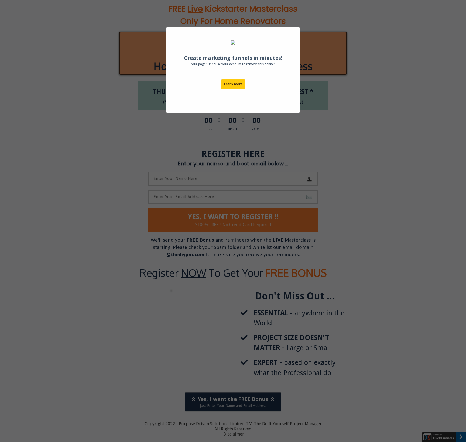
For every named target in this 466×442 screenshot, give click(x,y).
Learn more (233, 84)
